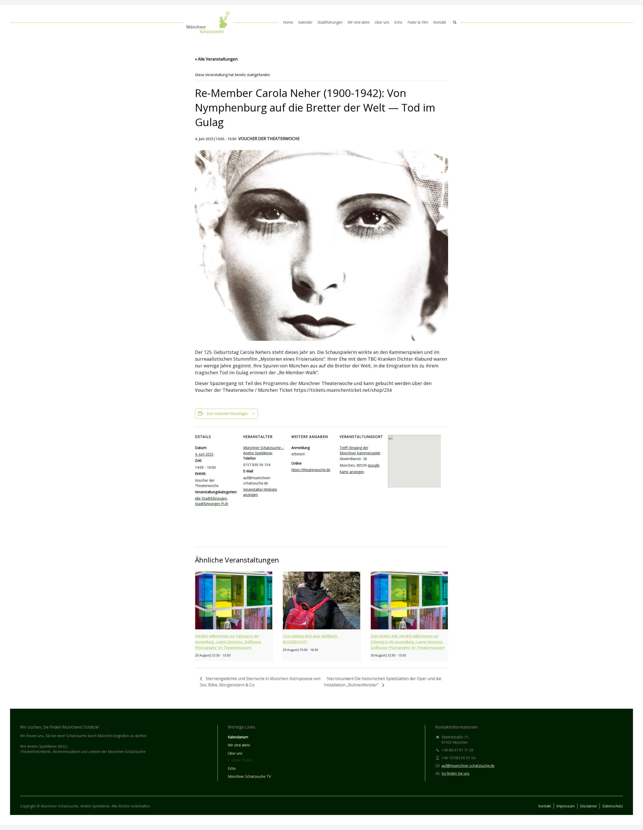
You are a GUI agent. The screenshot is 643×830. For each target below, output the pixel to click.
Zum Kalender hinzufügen (227, 413)
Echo (398, 22)
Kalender (305, 22)
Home (288, 22)
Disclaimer (588, 806)
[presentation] (233, 600)
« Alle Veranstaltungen (216, 59)
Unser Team (242, 760)
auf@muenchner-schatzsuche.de (468, 765)
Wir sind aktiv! (359, 22)
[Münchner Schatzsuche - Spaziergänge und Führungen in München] (208, 22)
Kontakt (439, 22)
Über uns (382, 22)
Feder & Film (417, 22)
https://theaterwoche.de (310, 469)
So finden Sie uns (455, 773)
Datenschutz (612, 806)
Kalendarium (238, 737)
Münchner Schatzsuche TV (249, 776)
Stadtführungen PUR (211, 503)
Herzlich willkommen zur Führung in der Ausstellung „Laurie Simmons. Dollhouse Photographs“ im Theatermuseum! (228, 642)
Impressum (565, 806)
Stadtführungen (330, 22)
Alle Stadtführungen (211, 498)
